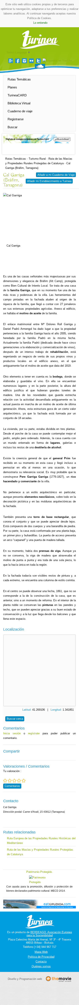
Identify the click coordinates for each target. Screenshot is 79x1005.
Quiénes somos (41, 966)
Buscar (12, 127)
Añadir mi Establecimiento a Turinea (49, 181)
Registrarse (16, 119)
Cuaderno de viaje (20, 111)
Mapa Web (41, 951)
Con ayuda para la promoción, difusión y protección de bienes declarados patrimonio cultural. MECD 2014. (39, 888)
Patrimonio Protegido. (39, 871)
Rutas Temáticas (19, 79)
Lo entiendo (40, 22)
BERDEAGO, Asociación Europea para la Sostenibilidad (49, 934)
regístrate (34, 733)
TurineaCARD (17, 95)
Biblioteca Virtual (19, 103)
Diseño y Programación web (25, 978)
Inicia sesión (12, 733)
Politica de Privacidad (41, 956)
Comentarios (12, 786)
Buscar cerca (15, 718)
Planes (12, 87)
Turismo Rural (37, 158)
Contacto (41, 961)
